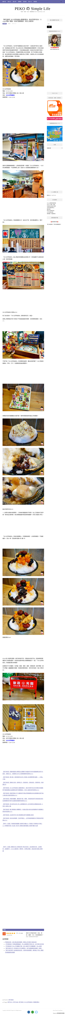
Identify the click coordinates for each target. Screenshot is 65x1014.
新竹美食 (4, 23)
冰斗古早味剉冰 (28, 1002)
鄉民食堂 (48, 209)
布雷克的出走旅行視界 (51, 206)
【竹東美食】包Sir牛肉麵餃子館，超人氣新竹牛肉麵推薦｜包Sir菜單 (23, 946)
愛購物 (19, 1)
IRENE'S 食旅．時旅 (51, 204)
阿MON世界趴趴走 (50, 210)
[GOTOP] (36, 1012)
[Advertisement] (23, 35)
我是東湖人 (53, 213)
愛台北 (9, 1)
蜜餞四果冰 (36, 1002)
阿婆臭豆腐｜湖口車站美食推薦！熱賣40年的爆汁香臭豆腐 (20, 942)
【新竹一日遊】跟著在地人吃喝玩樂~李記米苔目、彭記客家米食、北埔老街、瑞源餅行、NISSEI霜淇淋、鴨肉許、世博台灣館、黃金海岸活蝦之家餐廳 (23, 849)
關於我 (4, 1)
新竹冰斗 (10, 1002)
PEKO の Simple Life (32, 9)
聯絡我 (35, 1)
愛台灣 (14, 1)
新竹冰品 (15, 1002)
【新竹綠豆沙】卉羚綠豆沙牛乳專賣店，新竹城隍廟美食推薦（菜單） (23, 948)
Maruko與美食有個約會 (51, 203)
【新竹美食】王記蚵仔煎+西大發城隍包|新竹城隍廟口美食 (18, 815)
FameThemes (60, 1010)
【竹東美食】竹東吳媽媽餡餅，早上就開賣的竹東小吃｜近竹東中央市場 (24, 944)
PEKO (9, 23)
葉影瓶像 (48, 213)
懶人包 (30, 1)
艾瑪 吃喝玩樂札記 (50, 207)
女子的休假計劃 (50, 212)
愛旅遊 (25, 1)
